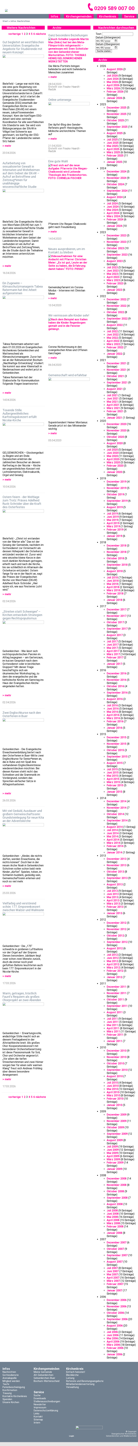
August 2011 (115, 1012)
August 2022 (115, 325)
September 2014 (117, 820)
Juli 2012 (112, 954)
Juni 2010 (113, 1085)
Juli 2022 (112, 331)
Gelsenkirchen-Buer (44, 1378)
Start (5, 21)
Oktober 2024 (115, 184)
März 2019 (113, 526)
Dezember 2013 (116, 858)
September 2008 (117, 1197)
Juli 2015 (112, 769)
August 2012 (115, 948)
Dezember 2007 (116, 1242)
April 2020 (113, 459)
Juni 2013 (113, 894)
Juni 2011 (113, 1022)
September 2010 (117, 1069)
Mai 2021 (112, 401)
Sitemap (38, 1419)
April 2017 (113, 651)
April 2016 (113, 715)
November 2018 (116, 552)
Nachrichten (9, 1371)
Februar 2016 (115, 721)
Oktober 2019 (115, 494)
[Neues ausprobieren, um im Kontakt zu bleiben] (69, 270)
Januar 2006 (114, 1354)
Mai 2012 (112, 961)
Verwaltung (72, 1387)
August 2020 (115, 443)
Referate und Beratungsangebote (85, 1381)
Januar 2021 (114, 417)
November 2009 (116, 1121)
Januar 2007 (114, 1290)
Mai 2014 (112, 836)
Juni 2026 (113, 78)
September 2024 (117, 190)
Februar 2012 (115, 970)
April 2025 (113, 149)
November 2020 (116, 430)
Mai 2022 (112, 337)
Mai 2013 (112, 897)
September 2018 (117, 564)
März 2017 (113, 654)
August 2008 (115, 1204)
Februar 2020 (115, 465)
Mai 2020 (112, 456)
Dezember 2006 (116, 1300)
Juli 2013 (112, 890)
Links (36, 1413)
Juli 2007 (112, 1268)
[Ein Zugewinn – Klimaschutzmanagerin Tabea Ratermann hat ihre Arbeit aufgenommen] (23, 319)
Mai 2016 (112, 711)
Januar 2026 (114, 98)
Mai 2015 (112, 775)
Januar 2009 (114, 1169)
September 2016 (117, 692)
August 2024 (115, 197)
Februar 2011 (115, 1034)
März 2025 (113, 152)
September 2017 (117, 628)
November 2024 (116, 178)
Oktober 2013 (115, 871)
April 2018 (113, 587)
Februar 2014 (115, 846)
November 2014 (116, 807)
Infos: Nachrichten (20, 21)
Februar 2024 (115, 219)
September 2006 (117, 1319)
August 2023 (115, 261)
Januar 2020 (114, 472)
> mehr (7, 145)
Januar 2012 (114, 977)
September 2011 (117, 1006)
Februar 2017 (115, 657)
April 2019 (113, 523)
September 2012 (117, 942)
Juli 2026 (112, 75)
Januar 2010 (114, 1105)
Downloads (40, 1398)
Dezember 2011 (116, 986)
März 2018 (113, 590)
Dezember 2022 (116, 299)
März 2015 (113, 782)
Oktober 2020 (115, 436)
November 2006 (116, 1306)
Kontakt (38, 1416)
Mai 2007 (112, 1274)
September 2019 (117, 500)
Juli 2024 (112, 203)
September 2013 (117, 878)
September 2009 (117, 1133)
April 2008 (113, 1220)
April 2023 (113, 277)
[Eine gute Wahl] (69, 193)
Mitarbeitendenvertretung (80, 1384)
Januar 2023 (114, 289)
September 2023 (117, 254)
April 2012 (113, 964)
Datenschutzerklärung (46, 1410)
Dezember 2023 (116, 235)
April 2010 (113, 1092)
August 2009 (115, 1140)
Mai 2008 (112, 1217)
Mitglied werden (11, 1381)
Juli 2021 (112, 395)
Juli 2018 (112, 577)
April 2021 (113, 405)
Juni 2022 (113, 334)
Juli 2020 (112, 449)
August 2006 (115, 1325)
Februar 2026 (115, 91)
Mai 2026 (112, 82)
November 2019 (116, 488)
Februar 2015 (115, 785)
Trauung (7, 1393)
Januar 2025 (114, 162)
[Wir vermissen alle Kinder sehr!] (69, 331)
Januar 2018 (114, 600)
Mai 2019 (112, 520)
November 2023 (116, 241)
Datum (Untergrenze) (108, 37)
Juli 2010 (112, 1082)
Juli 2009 (112, 1146)
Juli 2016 (112, 705)
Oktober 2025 (115, 120)
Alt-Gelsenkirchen (43, 1375)
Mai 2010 (112, 1089)
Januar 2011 (114, 1041)
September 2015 (117, 756)
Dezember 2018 (116, 545)
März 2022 (113, 344)
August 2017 (115, 635)
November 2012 (116, 929)
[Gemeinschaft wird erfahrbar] (69, 399)
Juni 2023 (113, 270)
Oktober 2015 (115, 750)
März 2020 (113, 462)
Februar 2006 (115, 1348)
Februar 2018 (115, 593)
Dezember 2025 (116, 107)
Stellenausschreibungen (47, 1401)
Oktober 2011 (115, 999)
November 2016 (116, 679)
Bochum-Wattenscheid (46, 1381)
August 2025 (115, 133)
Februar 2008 (115, 1226)
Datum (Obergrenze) (108, 44)
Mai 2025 (112, 146)
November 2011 (116, 993)
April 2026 (113, 85)
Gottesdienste (11, 1375)
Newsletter (40, 1404)
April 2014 (113, 839)
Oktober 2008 (115, 1191)
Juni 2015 (113, 772)
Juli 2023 (112, 267)
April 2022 (113, 341)
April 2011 (113, 1028)
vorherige (14, 34)
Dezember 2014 (116, 801)
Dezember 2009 (116, 1114)
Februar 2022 (115, 347)
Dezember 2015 (116, 737)
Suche (37, 1395)
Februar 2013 (115, 906)
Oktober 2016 (115, 686)
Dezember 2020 (116, 424)
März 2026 (113, 88)
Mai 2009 (112, 1153)
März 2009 (113, 1159)
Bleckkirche (72, 1375)
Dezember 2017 (116, 609)
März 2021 (113, 408)
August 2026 (115, 69)
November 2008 (116, 1185)
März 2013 (113, 903)
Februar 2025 (115, 155)
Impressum (40, 1407)
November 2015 (116, 743)
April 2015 (113, 779)
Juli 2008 (112, 1210)
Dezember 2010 (116, 1050)
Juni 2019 (113, 516)
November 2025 (116, 114)
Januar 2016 (114, 727)
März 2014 (113, 842)
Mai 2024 (112, 209)
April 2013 (113, 900)
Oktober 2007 (115, 1248)
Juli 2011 (112, 1018)
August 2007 (115, 1261)
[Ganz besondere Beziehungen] (69, 51)
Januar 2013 (114, 913)
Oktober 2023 (115, 248)
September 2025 (117, 126)
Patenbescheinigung (14, 1387)
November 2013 (116, 865)
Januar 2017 (114, 663)
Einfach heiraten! (75, 1371)
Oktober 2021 (115, 376)
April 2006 (113, 1341)
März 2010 (113, 1095)
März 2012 (113, 967)
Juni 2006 (113, 1335)
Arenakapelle (10, 1378)
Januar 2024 (114, 225)
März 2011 (113, 1031)
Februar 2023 (115, 283)
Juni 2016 (113, 708)
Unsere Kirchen (11, 1402)
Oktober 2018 (115, 558)
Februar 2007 (115, 1284)
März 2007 (113, 1280)
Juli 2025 (112, 139)
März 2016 (113, 718)
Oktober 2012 (115, 935)
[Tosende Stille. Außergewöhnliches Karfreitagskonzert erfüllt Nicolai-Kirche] (23, 436)
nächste (41, 34)
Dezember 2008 (116, 1178)
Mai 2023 (112, 273)
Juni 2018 (113, 580)
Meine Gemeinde (43, 1371)
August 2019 (115, 507)
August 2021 (115, 389)
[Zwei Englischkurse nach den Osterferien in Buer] (23, 733)
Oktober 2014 (115, 814)
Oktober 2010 (115, 1063)
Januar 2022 (114, 353)
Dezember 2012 (116, 922)
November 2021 (116, 369)
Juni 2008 (113, 1213)
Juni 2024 (113, 206)
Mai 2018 (112, 584)
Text (98, 34)
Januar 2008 (114, 1233)
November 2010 (116, 1057)
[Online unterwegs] (69, 112)
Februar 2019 (115, 529)
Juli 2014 (112, 830)
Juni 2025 (113, 142)
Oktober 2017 (115, 622)
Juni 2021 (113, 398)
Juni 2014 (113, 833)
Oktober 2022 (115, 312)
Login (71, 1436)
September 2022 (117, 318)
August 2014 (115, 826)
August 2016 (115, 699)
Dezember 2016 (116, 673)
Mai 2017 (112, 647)
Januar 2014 (114, 852)
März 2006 (113, 1344)
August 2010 (115, 1076)
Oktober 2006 (115, 1312)
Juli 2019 (112, 513)
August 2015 (115, 763)
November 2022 (116, 305)
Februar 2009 (115, 1162)
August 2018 (115, 571)
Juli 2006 (112, 1332)
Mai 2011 (112, 1025)
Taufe (6, 1384)
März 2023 (113, 280)
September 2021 (117, 382)
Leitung (70, 1378)
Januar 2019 (114, 536)
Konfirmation (10, 1390)
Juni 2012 (113, 958)
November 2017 (116, 616)
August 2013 (115, 884)
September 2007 (117, 1255)
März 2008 (113, 1223)
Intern (37, 1422)
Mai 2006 (112, 1338)
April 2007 (113, 1277)
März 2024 (113, 216)
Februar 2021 (115, 411)
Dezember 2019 (116, 481)
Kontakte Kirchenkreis (15, 1396)
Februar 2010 (115, 1098)
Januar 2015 (114, 791)
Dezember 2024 (116, 171)
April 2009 (113, 1156)
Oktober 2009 (115, 1127)
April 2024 (113, 213)
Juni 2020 (113, 452)
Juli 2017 (112, 641)
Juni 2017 (113, 644)
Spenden (7, 1399)
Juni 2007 (113, 1271)
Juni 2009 (113, 1149)
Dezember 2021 (116, 363)
